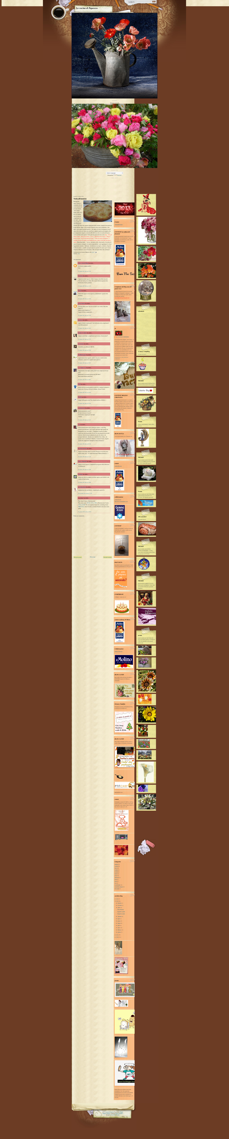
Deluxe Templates (119, 1113)
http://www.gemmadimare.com (121, 501)
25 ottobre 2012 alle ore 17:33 (84, 339)
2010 (117, 937)
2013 (117, 899)
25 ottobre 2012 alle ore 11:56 (84, 271)
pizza (116, 879)
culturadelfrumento (119, 224)
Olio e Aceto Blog (83, 263)
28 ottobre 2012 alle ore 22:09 (84, 469)
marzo (119, 927)
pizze (116, 881)
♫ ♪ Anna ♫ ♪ (82, 368)
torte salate (117, 888)
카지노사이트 (81, 505)
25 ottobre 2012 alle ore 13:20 (84, 315)
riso (115, 883)
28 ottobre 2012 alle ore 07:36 (84, 444)
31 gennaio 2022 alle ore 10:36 (84, 511)
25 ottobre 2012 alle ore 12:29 (84, 286)
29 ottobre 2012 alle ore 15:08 (84, 482)
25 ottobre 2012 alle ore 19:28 (84, 350)
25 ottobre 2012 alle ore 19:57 (84, 363)
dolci (79, 253)
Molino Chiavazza (118, 651)
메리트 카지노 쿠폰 (92, 503)
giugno (119, 921)
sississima (81, 344)
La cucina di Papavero (87, 8)
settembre (120, 916)
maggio (119, 923)
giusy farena (81, 303)
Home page (92, 557)
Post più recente (78, 557)
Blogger (121, 1112)
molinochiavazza (118, 466)
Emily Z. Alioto (82, 333)
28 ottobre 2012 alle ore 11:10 (84, 456)
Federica (80, 276)
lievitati (116, 872)
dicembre (120, 903)
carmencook (81, 408)
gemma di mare (118, 499)
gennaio (119, 932)
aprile (119, 925)
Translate (119, 175)
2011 (117, 935)
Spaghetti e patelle (121, 911)
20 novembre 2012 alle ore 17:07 (85, 493)
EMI (79, 384)
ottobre (119, 907)
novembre (120, 905)
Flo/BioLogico (82, 355)
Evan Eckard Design (115, 1115)
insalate (116, 870)
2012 (117, 901)
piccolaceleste (82, 487)
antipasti (116, 864)
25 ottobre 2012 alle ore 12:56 (84, 298)
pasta (116, 875)
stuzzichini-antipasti (119, 887)
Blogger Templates (106, 1113)
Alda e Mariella (82, 461)
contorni (116, 866)
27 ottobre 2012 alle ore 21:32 (84, 420)
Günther (80, 474)
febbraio (119, 930)
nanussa (80, 320)
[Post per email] (95, 252)
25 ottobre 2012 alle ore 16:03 (84, 328)
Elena (79, 290)
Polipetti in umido (121, 913)
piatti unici (117, 877)
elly (79, 424)
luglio (119, 918)
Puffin (79, 397)
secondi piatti (117, 885)
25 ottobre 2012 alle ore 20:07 (84, 379)
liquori (116, 873)
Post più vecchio (108, 557)
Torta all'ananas (80, 199)
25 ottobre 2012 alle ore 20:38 (84, 392)
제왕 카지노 (81, 506)
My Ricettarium (82, 448)
